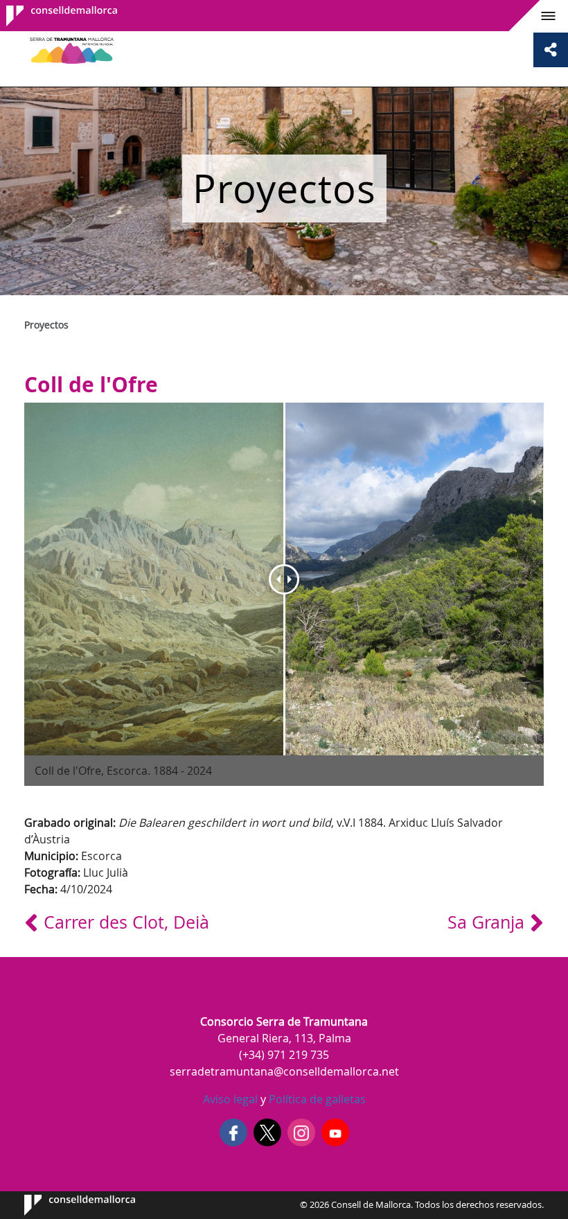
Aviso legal (230, 1099)
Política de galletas (316, 1099)
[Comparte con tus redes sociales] (550, 50)
